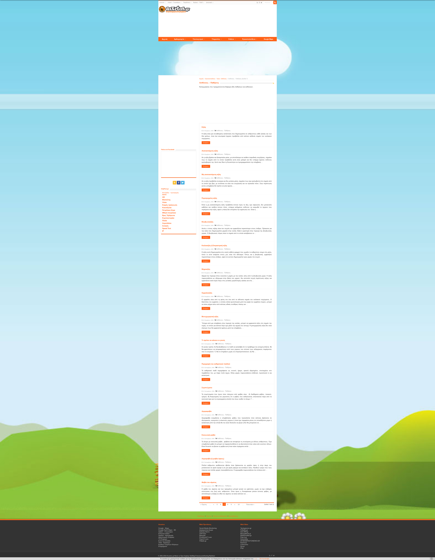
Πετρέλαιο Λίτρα (168, 210)
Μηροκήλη (206, 269)
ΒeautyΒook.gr (233, 516)
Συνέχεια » (206, 142)
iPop (242, 548)
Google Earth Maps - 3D (167, 530)
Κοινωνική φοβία (208, 435)
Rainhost (243, 543)
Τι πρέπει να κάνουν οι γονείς (213, 340)
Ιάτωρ (242, 546)
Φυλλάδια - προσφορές (170, 193)
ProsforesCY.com (205, 537)
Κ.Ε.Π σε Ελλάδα (164, 541)
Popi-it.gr (209, 516)
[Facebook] (259, 2)
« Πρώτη (203, 504)
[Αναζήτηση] (275, 2)
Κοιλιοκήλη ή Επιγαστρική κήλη (214, 245)
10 (239, 504)
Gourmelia (244, 539)
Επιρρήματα (162, 546)
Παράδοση (186, 2)
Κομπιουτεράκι (168, 218)
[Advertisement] (233, 21)
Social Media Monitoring (208, 528)
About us (177, 556)
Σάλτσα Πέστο (204, 532)
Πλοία (164, 221)
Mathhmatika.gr (246, 535)
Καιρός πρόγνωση (169, 205)
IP (163, 231)
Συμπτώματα (207, 388)
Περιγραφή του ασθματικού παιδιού (216, 364)
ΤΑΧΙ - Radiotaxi (164, 543)
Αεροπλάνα (166, 223)
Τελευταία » (250, 504)
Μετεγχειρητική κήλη (210, 317)
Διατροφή (209, 2)
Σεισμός (165, 226)
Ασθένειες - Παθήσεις (223, 130)
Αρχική (201, 79)
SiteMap (192, 556)
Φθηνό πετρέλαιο (169, 213)
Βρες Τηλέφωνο (168, 215)
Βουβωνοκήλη (207, 222)
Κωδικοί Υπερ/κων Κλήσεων (168, 544)
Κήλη (204, 127)
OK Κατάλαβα (264, 559)
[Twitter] (261, 2)
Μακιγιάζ (202, 535)
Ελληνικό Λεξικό (163, 534)
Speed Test (166, 228)
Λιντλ (164, 194)
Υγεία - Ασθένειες (222, 79)
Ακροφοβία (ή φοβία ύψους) (213, 459)
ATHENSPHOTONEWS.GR (250, 541)
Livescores (244, 544)
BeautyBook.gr (245, 534)
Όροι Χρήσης (185, 556)
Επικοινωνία (199, 556)
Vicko (164, 202)
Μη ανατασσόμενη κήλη (211, 174)
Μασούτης (166, 200)
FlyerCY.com (203, 539)
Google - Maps (163, 528)
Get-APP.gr (244, 532)
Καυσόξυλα (166, 207)
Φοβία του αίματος (209, 482)
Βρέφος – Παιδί (198, 2)
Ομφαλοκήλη (207, 293)
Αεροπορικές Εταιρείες (166, 537)
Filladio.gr (202, 541)
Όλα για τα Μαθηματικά (220, 516)
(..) (256, 559)
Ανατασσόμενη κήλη (210, 151)
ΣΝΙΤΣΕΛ (202, 534)
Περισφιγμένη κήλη (209, 198)
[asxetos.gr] (174, 8)
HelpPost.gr (201, 516)
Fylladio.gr (244, 530)
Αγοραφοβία (206, 411)
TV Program (162, 539)
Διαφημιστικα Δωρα (206, 530)
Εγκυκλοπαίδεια (210, 79)
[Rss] (257, 2)
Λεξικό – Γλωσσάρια (174, 2)
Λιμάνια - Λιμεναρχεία (165, 535)
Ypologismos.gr (245, 528)
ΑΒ (163, 197)
